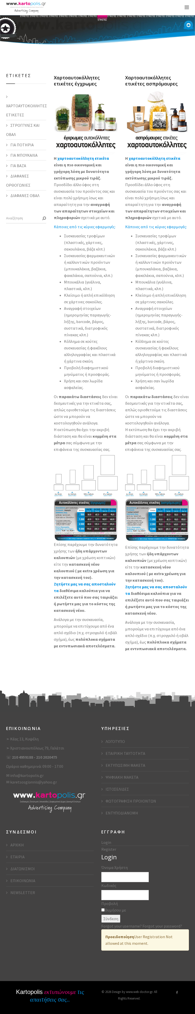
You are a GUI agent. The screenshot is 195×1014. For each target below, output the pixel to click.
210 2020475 (46, 757)
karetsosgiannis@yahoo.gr (33, 782)
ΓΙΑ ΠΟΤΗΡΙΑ (22, 144)
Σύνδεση (110, 918)
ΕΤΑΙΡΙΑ (17, 856)
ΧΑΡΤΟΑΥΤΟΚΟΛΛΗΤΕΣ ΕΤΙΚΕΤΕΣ (26, 110)
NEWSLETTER (22, 892)
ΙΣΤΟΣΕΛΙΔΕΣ (117, 789)
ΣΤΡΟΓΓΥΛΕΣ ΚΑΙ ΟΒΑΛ (23, 130)
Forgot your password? (162, 926)
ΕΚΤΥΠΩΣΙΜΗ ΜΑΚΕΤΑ (125, 765)
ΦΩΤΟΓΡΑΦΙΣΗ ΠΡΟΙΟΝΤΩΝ (130, 801)
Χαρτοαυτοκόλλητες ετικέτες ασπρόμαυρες (151, 81)
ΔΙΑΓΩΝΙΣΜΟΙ (22, 868)
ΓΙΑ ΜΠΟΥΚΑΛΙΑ (24, 155)
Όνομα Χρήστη (114, 867)
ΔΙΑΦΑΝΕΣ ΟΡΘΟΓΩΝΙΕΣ (18, 180)
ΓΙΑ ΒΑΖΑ (18, 165)
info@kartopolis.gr (27, 775)
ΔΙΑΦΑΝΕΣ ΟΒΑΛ (24, 195)
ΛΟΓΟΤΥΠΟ (115, 741)
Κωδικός (108, 885)
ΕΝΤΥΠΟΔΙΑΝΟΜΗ (121, 812)
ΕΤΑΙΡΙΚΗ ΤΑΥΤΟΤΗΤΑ (125, 753)
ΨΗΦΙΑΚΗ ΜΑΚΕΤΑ (121, 777)
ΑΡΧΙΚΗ (17, 844)
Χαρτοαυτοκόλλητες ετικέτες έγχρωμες (77, 81)
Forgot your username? (121, 926)
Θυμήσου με (115, 910)
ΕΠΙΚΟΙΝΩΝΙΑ (22, 880)
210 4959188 (23, 757)
